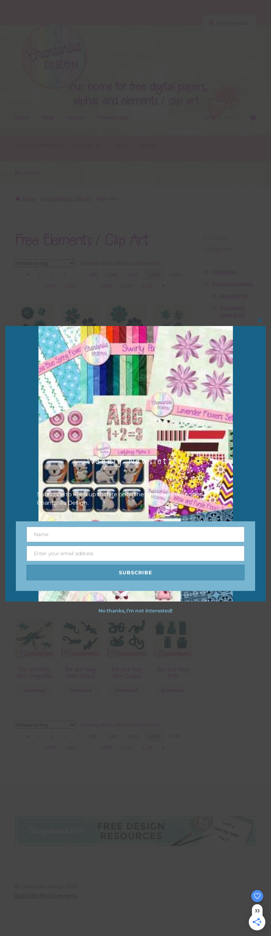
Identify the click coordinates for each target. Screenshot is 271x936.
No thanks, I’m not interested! (135, 611)
